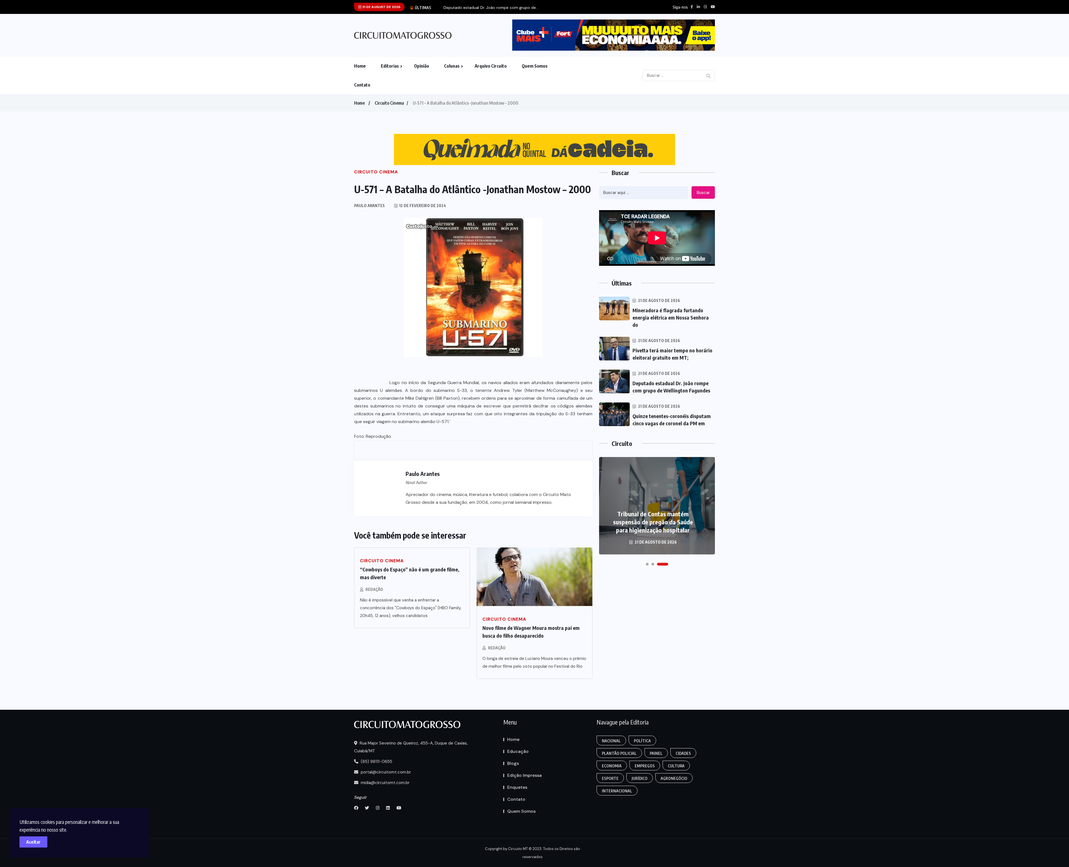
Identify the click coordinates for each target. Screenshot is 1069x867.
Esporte (610, 778)
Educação (518, 751)
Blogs (513, 763)
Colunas (452, 66)
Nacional (611, 740)
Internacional (617, 791)
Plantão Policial (619, 753)
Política (642, 740)
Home (360, 66)
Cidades (683, 753)
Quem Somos (535, 66)
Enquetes (517, 787)
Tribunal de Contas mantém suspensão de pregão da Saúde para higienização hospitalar (653, 522)
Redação (374, 589)
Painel (656, 753)
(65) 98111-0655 (376, 761)
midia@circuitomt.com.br (385, 782)
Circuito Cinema (389, 103)
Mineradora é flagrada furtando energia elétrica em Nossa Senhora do (670, 317)
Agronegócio (674, 778)
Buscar (703, 192)
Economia (612, 765)
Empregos (645, 765)
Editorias (390, 66)
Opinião (421, 66)
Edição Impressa (524, 775)
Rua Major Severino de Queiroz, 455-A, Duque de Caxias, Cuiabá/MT (411, 747)
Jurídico (640, 778)
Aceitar (33, 842)
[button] (647, 564)
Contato (362, 85)
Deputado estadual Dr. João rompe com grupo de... (490, 8)
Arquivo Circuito (491, 66)
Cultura (676, 765)
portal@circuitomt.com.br (385, 772)
